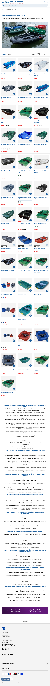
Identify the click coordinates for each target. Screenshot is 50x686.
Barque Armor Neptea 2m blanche (39, 74)
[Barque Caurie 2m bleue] (25, 239)
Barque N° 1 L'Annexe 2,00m (40, 223)
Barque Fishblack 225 (5, 170)
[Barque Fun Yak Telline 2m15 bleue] (41, 335)
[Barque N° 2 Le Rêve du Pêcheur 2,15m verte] (41, 360)
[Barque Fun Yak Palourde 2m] (8, 310)
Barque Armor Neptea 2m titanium (6, 98)
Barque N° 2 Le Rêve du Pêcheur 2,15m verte (41, 369)
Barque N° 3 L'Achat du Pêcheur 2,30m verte (41, 271)
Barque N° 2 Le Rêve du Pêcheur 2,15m (24, 171)
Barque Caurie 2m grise (6, 248)
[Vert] (1, 149)
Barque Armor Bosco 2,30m (7, 392)
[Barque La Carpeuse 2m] (8, 65)
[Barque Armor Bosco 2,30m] (8, 383)
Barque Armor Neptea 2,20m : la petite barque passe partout (8, 145)
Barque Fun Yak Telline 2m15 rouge (24, 344)
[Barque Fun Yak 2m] (25, 310)
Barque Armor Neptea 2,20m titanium (7, 198)
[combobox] (25, 5)
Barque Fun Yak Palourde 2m (7, 319)
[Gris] (1, 297)
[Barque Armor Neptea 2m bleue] (41, 88)
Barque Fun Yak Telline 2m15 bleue (41, 344)
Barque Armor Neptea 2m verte (24, 97)
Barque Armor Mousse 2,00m (24, 121)
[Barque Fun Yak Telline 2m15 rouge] (25, 335)
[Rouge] (9, 149)
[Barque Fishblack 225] (8, 162)
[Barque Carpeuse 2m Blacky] (25, 65)
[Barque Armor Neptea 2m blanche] (41, 65)
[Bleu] (5, 149)
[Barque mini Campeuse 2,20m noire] (41, 188)
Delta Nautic (7, 682)
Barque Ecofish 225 (5, 223)
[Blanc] (7, 149)
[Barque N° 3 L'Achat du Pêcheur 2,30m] (25, 188)
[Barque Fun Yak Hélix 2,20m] (25, 360)
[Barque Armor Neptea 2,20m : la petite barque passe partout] (8, 135)
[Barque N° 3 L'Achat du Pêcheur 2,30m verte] (41, 261)
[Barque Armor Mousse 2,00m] (25, 112)
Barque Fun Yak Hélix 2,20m (24, 369)
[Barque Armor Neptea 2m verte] (25, 88)
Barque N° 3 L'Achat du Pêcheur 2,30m (24, 198)
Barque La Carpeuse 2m (6, 73)
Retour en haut (25, 621)
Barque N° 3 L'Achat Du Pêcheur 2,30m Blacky (24, 224)
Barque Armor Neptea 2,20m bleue (24, 145)
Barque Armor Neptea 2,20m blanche (40, 171)
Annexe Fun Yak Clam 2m (6, 294)
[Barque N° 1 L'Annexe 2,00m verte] (41, 310)
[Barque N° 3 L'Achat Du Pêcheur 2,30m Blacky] (25, 214)
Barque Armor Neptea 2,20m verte (40, 145)
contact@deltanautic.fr (7, 640)
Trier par (4, 54)
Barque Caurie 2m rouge (39, 248)
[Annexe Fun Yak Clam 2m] (8, 285)
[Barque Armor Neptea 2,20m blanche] (41, 162)
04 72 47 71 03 (5, 635)
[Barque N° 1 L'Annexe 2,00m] (41, 214)
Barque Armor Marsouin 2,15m (24, 270)
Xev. (21, 682)
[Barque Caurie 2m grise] (8, 239)
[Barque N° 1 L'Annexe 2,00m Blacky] (8, 112)
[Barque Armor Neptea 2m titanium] (8, 88)
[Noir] (3, 149)
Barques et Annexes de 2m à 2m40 (11, 9)
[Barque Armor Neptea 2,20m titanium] (8, 188)
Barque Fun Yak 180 (38, 294)
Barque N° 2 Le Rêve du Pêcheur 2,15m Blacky (41, 121)
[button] (47, 2)
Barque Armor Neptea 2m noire (8, 270)
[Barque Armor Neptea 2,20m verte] (41, 135)
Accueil (3, 9)
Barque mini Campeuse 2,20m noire (40, 198)
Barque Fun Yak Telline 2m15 (7, 344)
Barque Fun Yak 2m (22, 319)
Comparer (34, 54)
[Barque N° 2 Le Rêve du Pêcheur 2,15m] (25, 162)
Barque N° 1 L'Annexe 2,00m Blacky (7, 121)
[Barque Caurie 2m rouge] (41, 239)
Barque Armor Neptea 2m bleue (41, 97)
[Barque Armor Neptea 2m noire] (8, 261)
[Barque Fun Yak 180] (41, 285)
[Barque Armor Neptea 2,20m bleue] (25, 135)
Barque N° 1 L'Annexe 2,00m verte (41, 319)
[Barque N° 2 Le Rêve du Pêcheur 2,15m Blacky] (41, 112)
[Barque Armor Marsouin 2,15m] (25, 261)
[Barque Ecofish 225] (8, 214)
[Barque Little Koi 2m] (25, 285)
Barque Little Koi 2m (22, 294)
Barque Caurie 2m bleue (23, 248)
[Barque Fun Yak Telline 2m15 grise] (8, 360)
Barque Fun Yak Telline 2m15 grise (8, 369)
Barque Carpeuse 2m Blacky (24, 73)
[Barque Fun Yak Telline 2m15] (8, 335)
